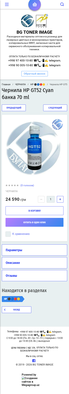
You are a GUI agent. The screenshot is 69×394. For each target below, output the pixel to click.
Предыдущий (13, 108)
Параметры (14, 250)
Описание (13, 263)
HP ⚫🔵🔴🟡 (37, 84)
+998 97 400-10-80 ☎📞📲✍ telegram (34, 60)
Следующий (55, 108)
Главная (6, 84)
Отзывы (11, 276)
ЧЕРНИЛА (20, 84)
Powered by (29, 374)
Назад (16, 310)
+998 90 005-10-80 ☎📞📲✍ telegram (34, 65)
